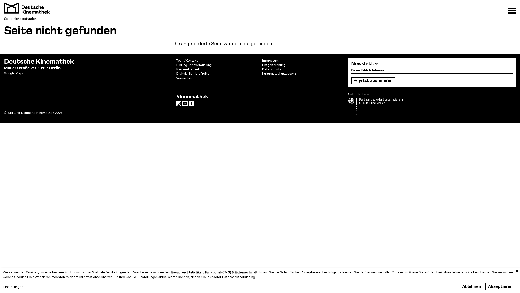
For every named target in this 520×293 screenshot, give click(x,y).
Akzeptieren (500, 286)
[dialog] (260, 280)
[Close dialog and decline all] (517, 270)
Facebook (192, 104)
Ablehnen (471, 286)
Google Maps (14, 73)
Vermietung (184, 78)
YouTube (186, 104)
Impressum (270, 60)
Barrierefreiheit (187, 69)
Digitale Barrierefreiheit (194, 73)
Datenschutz (271, 69)
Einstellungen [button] (13, 287)
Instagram (179, 104)
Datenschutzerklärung (238, 277)
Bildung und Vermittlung (194, 65)
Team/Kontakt (187, 60)
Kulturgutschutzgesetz (279, 73)
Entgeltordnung (273, 65)
